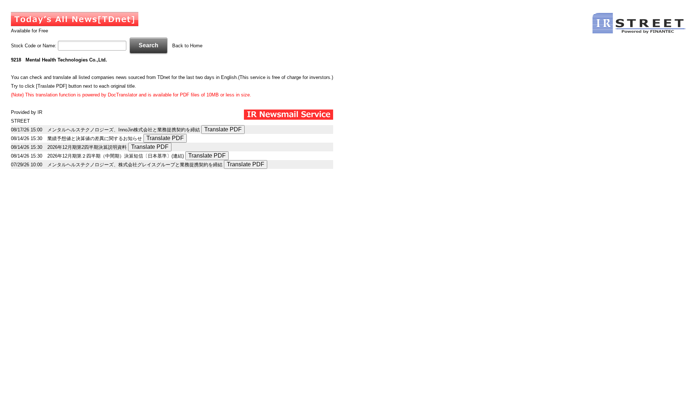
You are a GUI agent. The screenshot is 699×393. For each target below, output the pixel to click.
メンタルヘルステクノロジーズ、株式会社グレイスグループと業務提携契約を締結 (134, 164)
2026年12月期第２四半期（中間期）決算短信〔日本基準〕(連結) (115, 156)
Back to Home (187, 45)
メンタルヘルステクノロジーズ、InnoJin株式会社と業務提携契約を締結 (123, 129)
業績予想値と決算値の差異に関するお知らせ (94, 138)
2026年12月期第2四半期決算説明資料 (87, 147)
